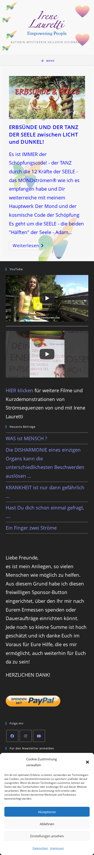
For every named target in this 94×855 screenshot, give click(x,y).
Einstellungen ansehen (47, 836)
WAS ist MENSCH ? (26, 438)
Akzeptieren (47, 812)
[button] (87, 762)
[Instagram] (26, 736)
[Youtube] (39, 736)
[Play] (47, 298)
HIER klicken (19, 390)
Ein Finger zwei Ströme (31, 527)
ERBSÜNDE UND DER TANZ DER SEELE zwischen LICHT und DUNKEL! (43, 134)
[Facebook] (12, 736)
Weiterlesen (30, 246)
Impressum (57, 848)
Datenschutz (40, 848)
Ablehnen (47, 824)
